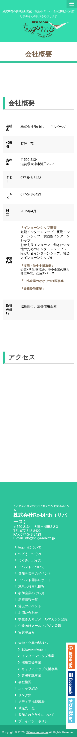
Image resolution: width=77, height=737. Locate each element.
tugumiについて (29, 547)
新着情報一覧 (27, 599)
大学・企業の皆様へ (32, 643)
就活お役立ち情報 (31, 586)
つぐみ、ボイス (29, 560)
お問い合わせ (27, 612)
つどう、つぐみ (29, 554)
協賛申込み (26, 632)
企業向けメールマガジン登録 (39, 625)
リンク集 (24, 695)
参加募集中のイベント (34, 573)
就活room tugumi (33, 649)
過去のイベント (29, 606)
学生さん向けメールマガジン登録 (42, 619)
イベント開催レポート (34, 580)
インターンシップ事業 (37, 656)
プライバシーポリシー (34, 721)
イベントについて (31, 567)
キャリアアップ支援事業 (39, 669)
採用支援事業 (31, 662)
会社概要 (24, 682)
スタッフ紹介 (27, 688)
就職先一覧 (26, 708)
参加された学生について (35, 714)
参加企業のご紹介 (31, 593)
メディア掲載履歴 (31, 701)
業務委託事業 (31, 675)
